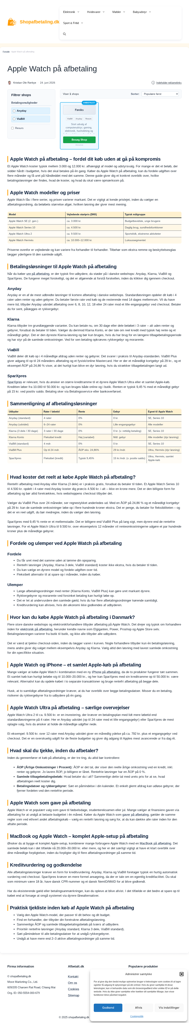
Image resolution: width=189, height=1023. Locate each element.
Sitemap (73, 995)
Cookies (73, 989)
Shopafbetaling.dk (39, 21)
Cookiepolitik (136, 1016)
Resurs (19, 128)
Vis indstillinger (169, 1007)
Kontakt (73, 976)
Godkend (108, 1007)
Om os (72, 983)
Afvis (138, 1007)
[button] (181, 974)
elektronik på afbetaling (36, 629)
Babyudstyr (140, 11)
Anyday (21, 110)
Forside (6, 52)
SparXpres (14, 382)
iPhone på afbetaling (106, 672)
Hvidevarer (93, 11)
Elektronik (69, 11)
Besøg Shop (79, 139)
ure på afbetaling (37, 274)
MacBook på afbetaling (155, 843)
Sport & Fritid (71, 23)
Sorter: (135, 93)
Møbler (116, 11)
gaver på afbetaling (135, 814)
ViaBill (21, 118)
